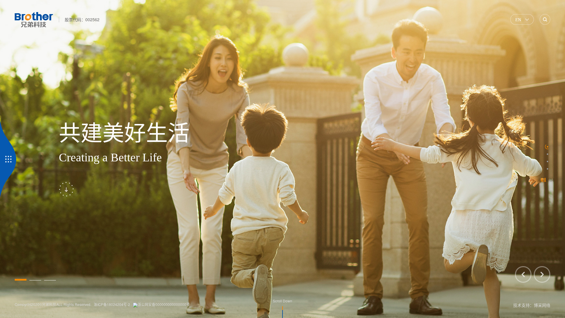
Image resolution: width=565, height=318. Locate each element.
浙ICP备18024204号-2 (112, 304)
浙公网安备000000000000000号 (164, 304)
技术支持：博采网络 (531, 305)
